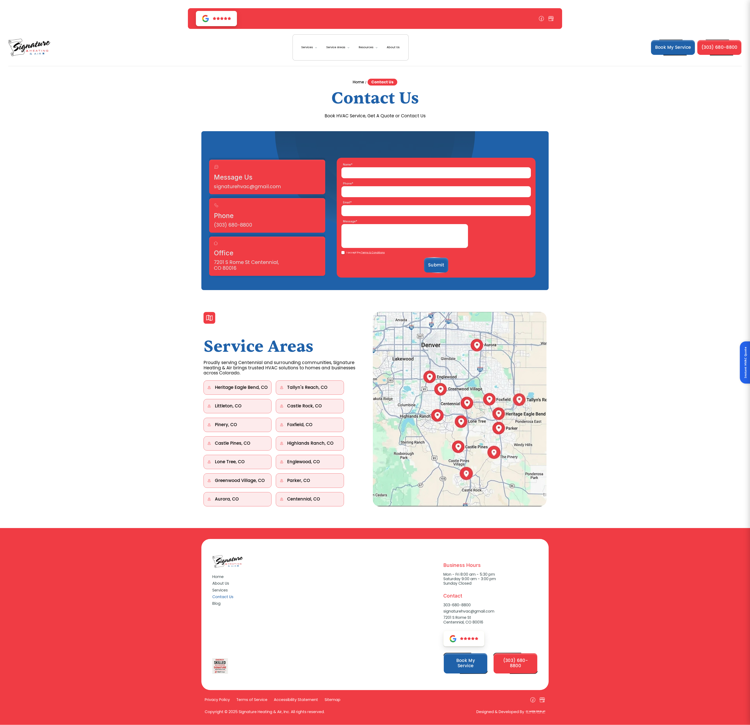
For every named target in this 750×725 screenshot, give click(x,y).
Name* (348, 164)
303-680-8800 (457, 605)
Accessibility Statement (296, 700)
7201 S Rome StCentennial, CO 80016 (463, 619)
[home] (29, 47)
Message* (350, 221)
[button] (309, 47)
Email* (347, 202)
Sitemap (332, 700)
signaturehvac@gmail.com (468, 611)
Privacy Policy (217, 700)
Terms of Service (251, 700)
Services (220, 590)
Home (358, 82)
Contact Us (222, 597)
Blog (216, 603)
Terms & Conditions (373, 252)
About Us (220, 583)
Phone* (348, 183)
